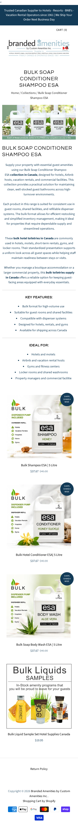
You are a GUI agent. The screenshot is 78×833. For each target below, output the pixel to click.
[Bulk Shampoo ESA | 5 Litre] (39, 427)
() (61, 30)
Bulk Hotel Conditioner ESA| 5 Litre (39, 555)
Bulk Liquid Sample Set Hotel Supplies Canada (39, 734)
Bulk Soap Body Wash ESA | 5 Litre (39, 644)
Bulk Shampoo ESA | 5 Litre (39, 465)
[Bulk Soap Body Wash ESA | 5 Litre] (39, 606)
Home (15, 93)
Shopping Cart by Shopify (39, 801)
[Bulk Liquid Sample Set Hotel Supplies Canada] (39, 696)
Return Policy (39, 769)
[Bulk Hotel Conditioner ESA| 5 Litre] (39, 517)
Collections (28, 93)
